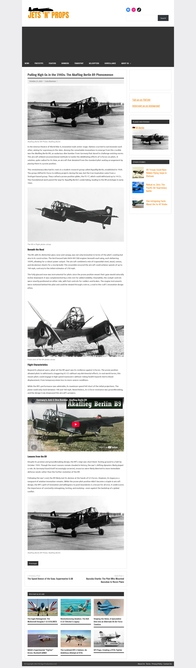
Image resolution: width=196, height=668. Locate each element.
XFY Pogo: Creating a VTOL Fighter (108, 649)
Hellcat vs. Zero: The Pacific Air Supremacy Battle (156, 188)
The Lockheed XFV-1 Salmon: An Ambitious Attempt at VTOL (74, 651)
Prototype (39, 63)
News (27, 63)
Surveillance (110, 63)
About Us (125, 63)
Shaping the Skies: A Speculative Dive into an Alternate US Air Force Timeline (108, 621)
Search (163, 18)
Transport (78, 63)
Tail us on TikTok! (141, 100)
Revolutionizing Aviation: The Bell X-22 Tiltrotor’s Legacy (75, 620)
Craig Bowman (50, 81)
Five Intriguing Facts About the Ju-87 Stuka (156, 202)
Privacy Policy (157, 664)
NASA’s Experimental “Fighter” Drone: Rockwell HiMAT (40, 651)
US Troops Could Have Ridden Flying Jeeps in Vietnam (156, 173)
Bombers (65, 63)
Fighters (52, 63)
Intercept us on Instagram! (146, 106)
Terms (148, 664)
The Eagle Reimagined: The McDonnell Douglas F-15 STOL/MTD (42, 620)
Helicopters (94, 63)
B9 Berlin (140, 127)
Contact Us (167, 664)
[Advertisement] (98, 42)
